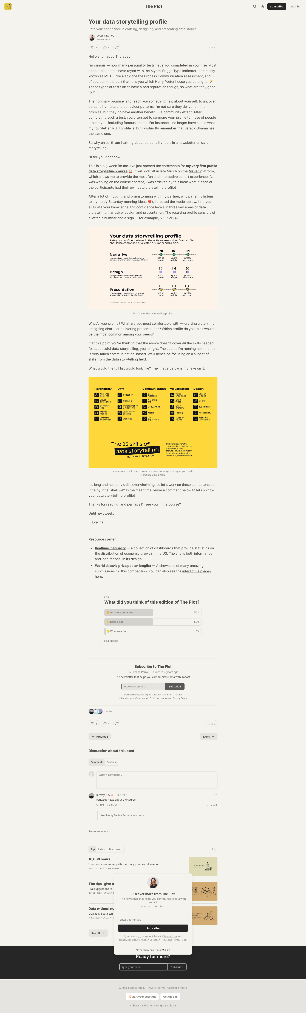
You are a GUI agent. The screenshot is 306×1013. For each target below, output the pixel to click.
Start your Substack (144, 996)
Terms (161, 987)
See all (95, 933)
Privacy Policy (180, 939)
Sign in (295, 6)
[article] (153, 866)
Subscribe (276, 6)
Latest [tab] (102, 849)
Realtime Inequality (110, 548)
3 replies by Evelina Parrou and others (122, 815)
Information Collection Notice (152, 939)
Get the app (170, 996)
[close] (187, 878)
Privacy (152, 987)
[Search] (254, 6)
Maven (194, 171)
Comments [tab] (97, 762)
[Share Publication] (262, 6)
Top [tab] (93, 849)
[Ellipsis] (216, 795)
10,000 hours (99, 859)
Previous (102, 736)
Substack (135, 1005)
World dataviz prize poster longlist (123, 566)
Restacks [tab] (112, 762)
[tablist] (104, 762)
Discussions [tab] (115, 849)
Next (206, 736)
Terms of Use (170, 936)
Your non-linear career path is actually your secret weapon (124, 864)
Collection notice (177, 987)
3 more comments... (100, 831)
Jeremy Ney (103, 794)
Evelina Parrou (105, 36)
